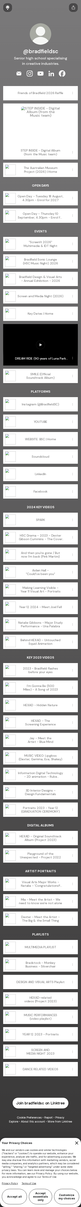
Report (48, 1117)
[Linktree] (7, 7)
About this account (33, 1121)
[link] (19, 73)
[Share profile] (73, 7)
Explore (13, 1121)
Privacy (59, 1117)
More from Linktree (60, 1121)
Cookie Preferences (29, 1117)
